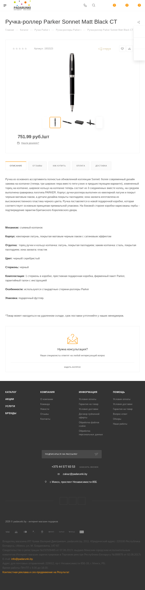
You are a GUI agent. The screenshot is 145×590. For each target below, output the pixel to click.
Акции (9, 399)
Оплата (80, 166)
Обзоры (117, 419)
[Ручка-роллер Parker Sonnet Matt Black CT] (72, 83)
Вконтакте (63, 501)
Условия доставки (88, 409)
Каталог (11, 392)
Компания (47, 392)
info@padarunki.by (22, 558)
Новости (44, 409)
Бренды (10, 413)
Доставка (101, 166)
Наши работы (120, 424)
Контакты (45, 419)
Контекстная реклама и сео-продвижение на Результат (35, 572)
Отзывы (37, 166)
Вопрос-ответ (120, 414)
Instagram (81, 501)
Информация (88, 392)
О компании (46, 399)
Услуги (10, 406)
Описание (16, 166)
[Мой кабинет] (102, 5)
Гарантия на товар (88, 404)
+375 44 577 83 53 (63, 466)
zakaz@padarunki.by (75, 473)
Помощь (119, 392)
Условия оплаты (87, 399)
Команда (45, 404)
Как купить (59, 166)
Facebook (72, 501)
